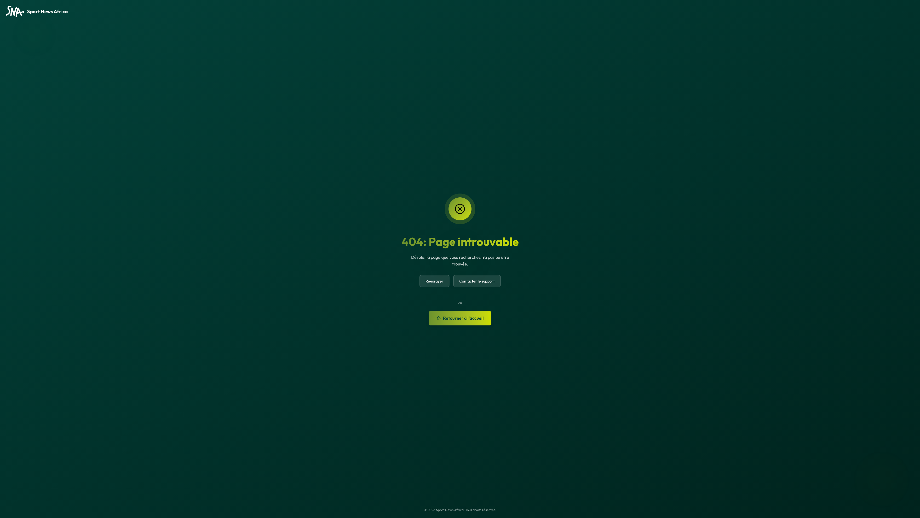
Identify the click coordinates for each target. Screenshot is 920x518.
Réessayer (434, 281)
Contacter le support (477, 281)
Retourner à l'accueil (463, 318)
